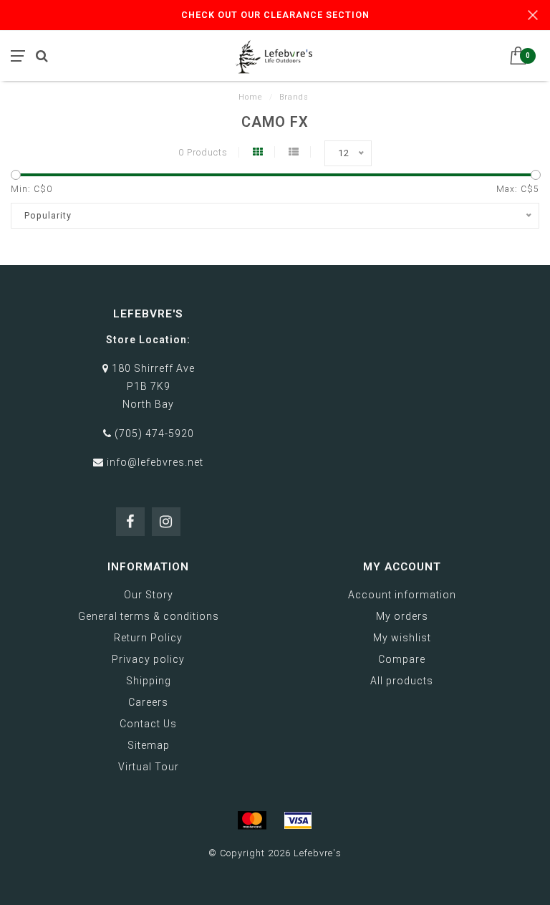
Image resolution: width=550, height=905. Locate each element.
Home (250, 97)
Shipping (148, 680)
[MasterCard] (252, 820)
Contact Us (148, 723)
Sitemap (148, 745)
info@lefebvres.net (155, 462)
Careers (148, 702)
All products (401, 680)
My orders (402, 616)
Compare (401, 659)
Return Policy (148, 637)
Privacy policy (148, 659)
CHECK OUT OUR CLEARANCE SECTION (275, 14)
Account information (402, 594)
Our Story (148, 594)
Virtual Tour (148, 766)
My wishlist (402, 637)
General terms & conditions (148, 616)
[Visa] (298, 820)
